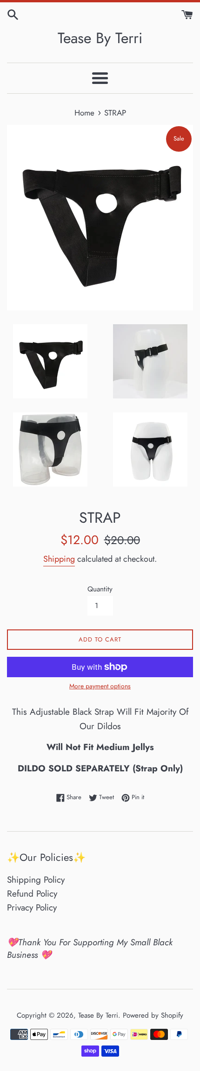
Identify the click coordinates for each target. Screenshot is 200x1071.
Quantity (100, 589)
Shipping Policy (36, 879)
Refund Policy (32, 893)
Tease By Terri (100, 38)
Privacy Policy (32, 907)
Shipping (59, 559)
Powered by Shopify (153, 1015)
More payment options (100, 686)
